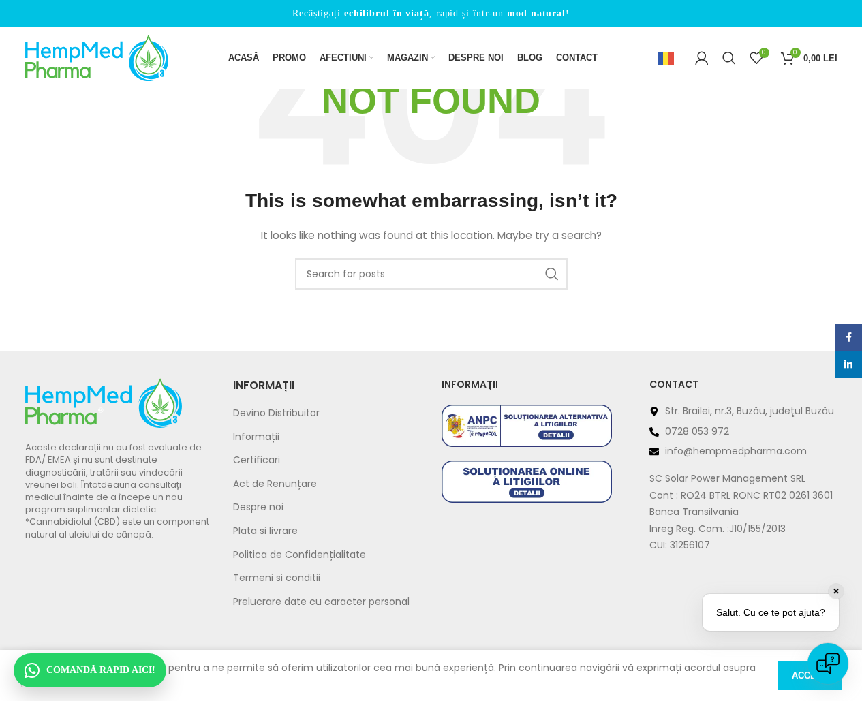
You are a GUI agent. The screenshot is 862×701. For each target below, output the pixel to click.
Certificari (256, 460)
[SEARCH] (552, 274)
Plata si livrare (265, 531)
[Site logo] (96, 57)
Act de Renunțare (275, 484)
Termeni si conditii (276, 578)
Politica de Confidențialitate (299, 554)
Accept (810, 675)
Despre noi (258, 507)
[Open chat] (827, 663)
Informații (256, 437)
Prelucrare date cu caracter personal (321, 601)
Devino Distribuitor (276, 413)
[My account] (701, 58)
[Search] (729, 58)
